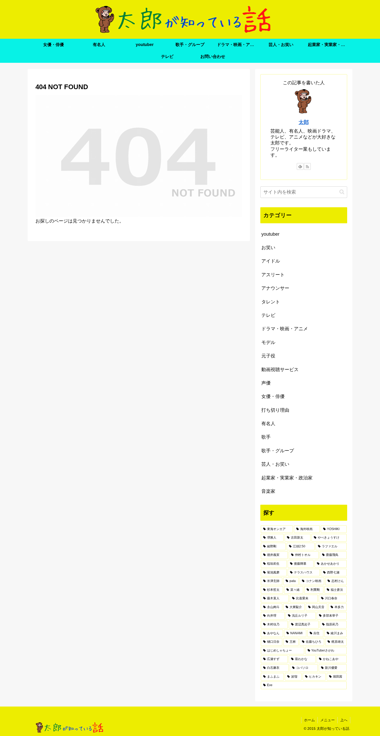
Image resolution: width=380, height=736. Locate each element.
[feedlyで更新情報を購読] (300, 166)
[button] (341, 192)
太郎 (304, 122)
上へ (343, 720)
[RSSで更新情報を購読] (307, 166)
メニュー (327, 720)
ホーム (309, 720)
